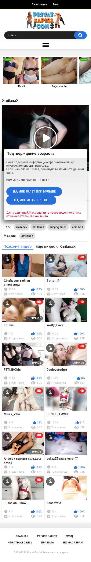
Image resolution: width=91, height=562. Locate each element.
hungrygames (58, 227)
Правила (47, 542)
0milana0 (38, 227)
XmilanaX (27, 236)
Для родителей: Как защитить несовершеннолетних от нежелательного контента (43, 214)
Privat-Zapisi (34, 552)
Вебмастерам (72, 542)
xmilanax (21, 227)
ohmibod (77, 227)
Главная (22, 536)
